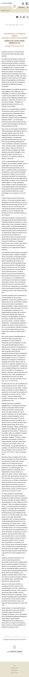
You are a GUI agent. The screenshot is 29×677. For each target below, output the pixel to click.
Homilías (4, 10)
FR (16, 25)
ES (13, 25)
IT (19, 25)
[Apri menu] (26, 3)
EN (10, 25)
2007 (8, 10)
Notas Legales (14, 668)
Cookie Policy (14, 670)
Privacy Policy (14, 672)
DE (7, 25)
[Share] (27, 17)
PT (22, 25)
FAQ (14, 665)
